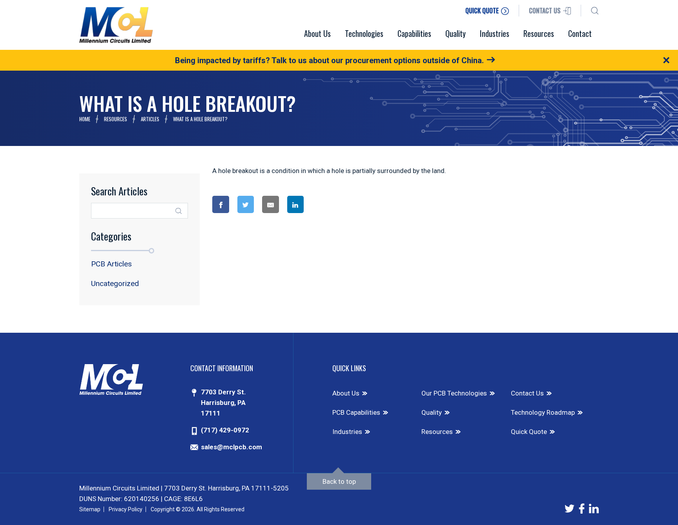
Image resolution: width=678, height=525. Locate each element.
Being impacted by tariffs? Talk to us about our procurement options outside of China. (329, 60)
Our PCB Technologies (454, 393)
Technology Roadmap (543, 412)
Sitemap (89, 509)
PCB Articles (111, 263)
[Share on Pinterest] (327, 204)
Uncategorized (115, 283)
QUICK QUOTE (482, 10)
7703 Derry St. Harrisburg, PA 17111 (223, 402)
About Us (345, 393)
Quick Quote (529, 432)
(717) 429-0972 (225, 430)
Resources (115, 119)
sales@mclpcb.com (231, 447)
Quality (431, 412)
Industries (347, 432)
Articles (150, 119)
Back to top (339, 481)
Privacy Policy (125, 509)
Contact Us (527, 393)
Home (84, 119)
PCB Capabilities (356, 412)
